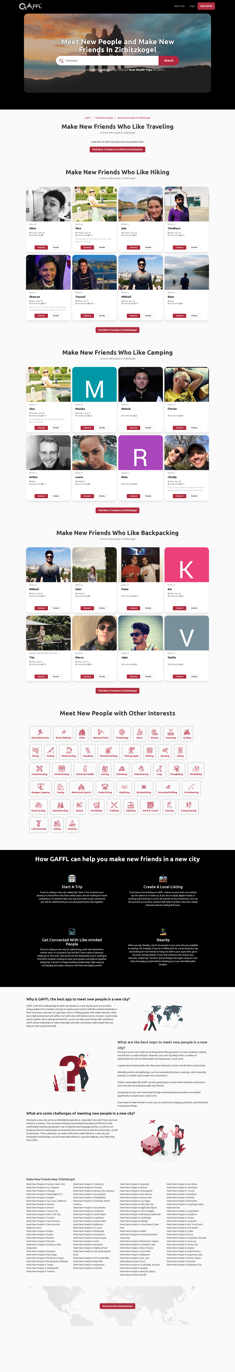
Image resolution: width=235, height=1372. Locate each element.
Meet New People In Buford (133, 1187)
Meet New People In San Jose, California (46, 1201)
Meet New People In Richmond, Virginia (139, 1241)
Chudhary (174, 228)
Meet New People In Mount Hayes (90, 1238)
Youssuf (80, 296)
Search (168, 60)
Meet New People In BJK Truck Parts (185, 1224)
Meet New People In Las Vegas (135, 1201)
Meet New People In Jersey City (42, 1211)
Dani (78, 589)
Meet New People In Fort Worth (182, 1228)
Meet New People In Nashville (88, 1261)
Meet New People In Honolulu (88, 1244)
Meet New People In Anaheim (87, 1268)
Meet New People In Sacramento (89, 1207)
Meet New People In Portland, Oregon (45, 1258)
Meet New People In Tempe (180, 1217)
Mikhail (126, 296)
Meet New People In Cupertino (88, 1217)
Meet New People (104, 118)
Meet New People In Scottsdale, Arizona (140, 1264)
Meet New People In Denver (40, 1207)
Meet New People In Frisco (180, 1234)
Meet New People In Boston (40, 1238)
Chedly (172, 477)
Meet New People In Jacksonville (89, 1221)
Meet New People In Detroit (180, 1197)
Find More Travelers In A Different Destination (117, 149)
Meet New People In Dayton (180, 1248)
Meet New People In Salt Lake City (137, 1204)
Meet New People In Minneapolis (136, 1191)
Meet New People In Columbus (88, 1184)
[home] (30, 6)
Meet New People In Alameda (134, 1184)
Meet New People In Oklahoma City (184, 1264)
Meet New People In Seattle (40, 1197)
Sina (78, 228)
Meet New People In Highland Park (90, 1248)
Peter (125, 589)
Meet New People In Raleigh (134, 1221)
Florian (172, 408)
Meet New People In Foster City (182, 1244)
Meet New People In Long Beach (183, 1211)
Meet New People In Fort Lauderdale (91, 1258)
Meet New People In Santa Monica (183, 1251)
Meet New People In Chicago (40, 1191)
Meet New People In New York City (43, 1214)
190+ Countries (100, 69)
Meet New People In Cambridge (135, 1217)
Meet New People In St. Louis (87, 1228)
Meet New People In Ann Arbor (182, 1184)
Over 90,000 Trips (140, 69)
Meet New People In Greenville (135, 1251)
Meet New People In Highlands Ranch (138, 1207)
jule (123, 228)
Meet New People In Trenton (40, 1217)
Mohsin (126, 408)
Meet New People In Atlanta (40, 1204)
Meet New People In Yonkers (40, 1271)
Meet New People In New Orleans (136, 1248)
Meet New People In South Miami (89, 1214)
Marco (79, 657)
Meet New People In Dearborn (182, 1194)
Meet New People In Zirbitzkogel (134, 118)
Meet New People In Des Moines (136, 1194)
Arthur (33, 477)
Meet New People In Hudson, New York (45, 1184)
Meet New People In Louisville (182, 1221)
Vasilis (172, 657)
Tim (31, 657)
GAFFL (88, 118)
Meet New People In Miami (133, 1231)
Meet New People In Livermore (88, 1211)
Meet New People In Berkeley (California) (140, 1214)
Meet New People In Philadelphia (89, 1197)
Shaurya (34, 296)
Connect (41, 247)
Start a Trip (179, 6)
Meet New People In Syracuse (181, 1241)
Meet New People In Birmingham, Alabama (47, 1261)
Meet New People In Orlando (87, 1187)
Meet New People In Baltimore (88, 1224)
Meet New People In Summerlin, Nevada (186, 1238)
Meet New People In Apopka (134, 1268)
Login (192, 6)
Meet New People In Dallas (39, 1231)
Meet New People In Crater (180, 1231)
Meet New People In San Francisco (43, 1221)
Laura (79, 477)
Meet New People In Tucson (181, 1191)
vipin (124, 657)
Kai (170, 589)
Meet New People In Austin (39, 1234)
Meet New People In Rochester (182, 1201)
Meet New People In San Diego (41, 1254)
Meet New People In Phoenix (40, 1241)
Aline (32, 228)
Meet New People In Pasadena (182, 1214)
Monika (80, 408)
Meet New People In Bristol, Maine (184, 1258)
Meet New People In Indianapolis (42, 1268)
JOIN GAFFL (206, 6)
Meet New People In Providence (89, 1234)
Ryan (171, 296)
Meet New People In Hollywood (88, 1264)
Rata (124, 477)
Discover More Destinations (117, 1306)
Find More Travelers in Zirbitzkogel (117, 330)
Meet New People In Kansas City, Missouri (93, 1191)
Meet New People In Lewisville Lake (137, 1244)
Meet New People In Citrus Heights (137, 1211)
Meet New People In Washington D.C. (44, 1194)
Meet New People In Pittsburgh (88, 1231)
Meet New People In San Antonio (89, 1194)
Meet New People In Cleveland (182, 1187)
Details (56, 247)
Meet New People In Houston (40, 1251)
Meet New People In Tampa (39, 1264)
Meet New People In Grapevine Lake (184, 1254)
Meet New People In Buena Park (136, 1197)
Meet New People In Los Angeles (42, 1187)
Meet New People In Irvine (86, 1241)
